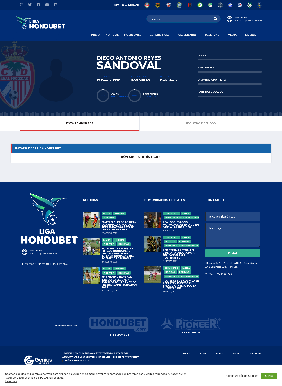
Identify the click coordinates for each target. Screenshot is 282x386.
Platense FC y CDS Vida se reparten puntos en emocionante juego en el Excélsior (181, 284)
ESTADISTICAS (159, 34)
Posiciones (132, 34)
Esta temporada (80, 123)
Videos (220, 353)
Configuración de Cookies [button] (242, 376)
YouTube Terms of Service (95, 357)
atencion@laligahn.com (248, 21)
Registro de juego (200, 123)
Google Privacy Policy (125, 357)
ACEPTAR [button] (269, 376)
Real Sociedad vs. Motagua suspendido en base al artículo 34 (181, 225)
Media (232, 34)
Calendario (187, 34)
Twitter (46, 264)
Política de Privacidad (77, 360)
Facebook (30, 264)
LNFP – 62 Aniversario (127, 5)
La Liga (250, 34)
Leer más (11, 381)
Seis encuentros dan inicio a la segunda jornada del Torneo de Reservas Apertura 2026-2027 (120, 282)
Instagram (63, 264)
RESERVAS (212, 34)
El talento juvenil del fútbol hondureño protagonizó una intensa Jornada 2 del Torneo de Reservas (118, 253)
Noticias (112, 34)
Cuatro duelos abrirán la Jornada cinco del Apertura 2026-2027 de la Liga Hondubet (119, 226)
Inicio (95, 34)
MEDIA (236, 353)
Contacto (255, 353)
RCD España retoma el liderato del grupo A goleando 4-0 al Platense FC (179, 254)
